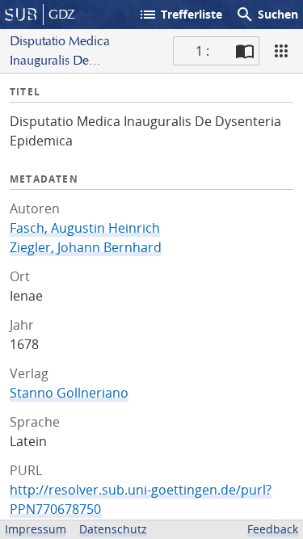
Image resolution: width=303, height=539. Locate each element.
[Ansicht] (281, 51)
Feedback (272, 529)
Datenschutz (113, 529)
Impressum (35, 529)
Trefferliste (180, 14)
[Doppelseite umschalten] (244, 50)
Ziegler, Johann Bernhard (86, 247)
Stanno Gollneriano (69, 393)
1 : (202, 51)
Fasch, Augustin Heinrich (85, 228)
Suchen (266, 14)
